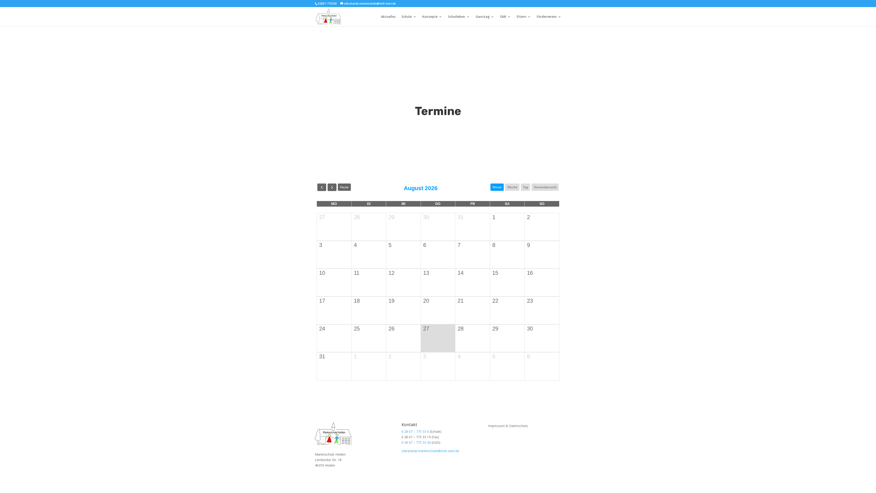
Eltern (521, 17)
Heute (344, 187)
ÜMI (503, 17)
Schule (407, 17)
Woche (512, 187)
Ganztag (483, 17)
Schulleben (456, 17)
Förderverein (547, 17)
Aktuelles (388, 17)
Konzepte (430, 17)
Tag (525, 187)
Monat (497, 187)
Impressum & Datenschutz (508, 425)
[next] (332, 187)
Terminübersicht (545, 187)
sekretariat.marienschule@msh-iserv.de (430, 451)
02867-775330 (327, 3)
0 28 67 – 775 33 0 (415, 431)
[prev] (321, 187)
